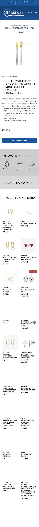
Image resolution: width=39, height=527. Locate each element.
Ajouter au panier (19, 140)
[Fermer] (35, 13)
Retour (21, 32)
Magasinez (15, 26)
